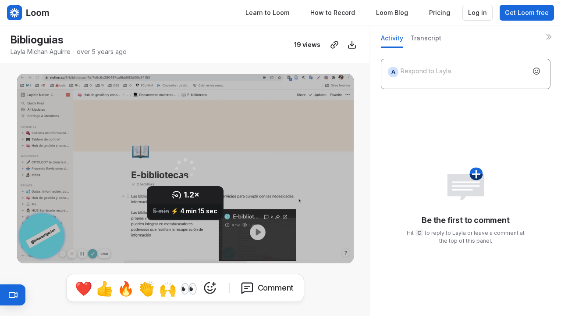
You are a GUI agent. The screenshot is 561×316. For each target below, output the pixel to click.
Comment (276, 287)
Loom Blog (392, 12)
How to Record (332, 12)
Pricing (439, 12)
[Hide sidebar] (548, 37)
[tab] (392, 40)
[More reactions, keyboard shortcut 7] (210, 288)
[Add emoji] (536, 71)
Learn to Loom (267, 12)
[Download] (352, 45)
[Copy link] (334, 45)
